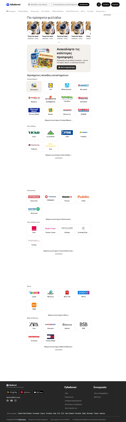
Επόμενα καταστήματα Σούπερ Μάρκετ (58, 120)
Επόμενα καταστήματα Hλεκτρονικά (58, 219)
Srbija (84, 413)
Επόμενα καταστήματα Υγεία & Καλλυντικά (58, 251)
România (78, 413)
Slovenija (90, 413)
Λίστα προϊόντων (71, 408)
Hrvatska (49, 413)
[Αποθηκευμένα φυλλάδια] (99, 4)
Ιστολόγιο (90, 11)
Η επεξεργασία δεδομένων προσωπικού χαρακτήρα (89, 419)
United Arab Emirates (25, 413)
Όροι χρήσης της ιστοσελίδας (60, 419)
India (54, 413)
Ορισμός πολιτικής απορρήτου (38, 419)
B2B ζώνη (97, 397)
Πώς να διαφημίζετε (101, 393)
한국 (62, 413)
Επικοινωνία (69, 397)
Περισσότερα (100, 11)
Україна (102, 413)
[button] (12, 392)
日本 (58, 413)
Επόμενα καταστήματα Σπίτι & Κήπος (58, 155)
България (36, 413)
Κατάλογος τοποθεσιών (73, 404)
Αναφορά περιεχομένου (73, 401)
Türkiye (96, 413)
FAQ (66, 393)
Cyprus (42, 413)
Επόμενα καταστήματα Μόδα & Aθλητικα (58, 347)
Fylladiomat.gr (22, 419)
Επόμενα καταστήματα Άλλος (58, 315)
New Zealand (69, 413)
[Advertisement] (58, 173)
